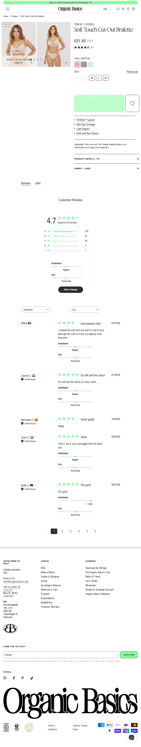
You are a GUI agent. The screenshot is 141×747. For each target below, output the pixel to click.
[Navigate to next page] (95, 531)
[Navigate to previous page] (45, 531)
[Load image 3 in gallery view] (38, 59)
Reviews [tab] (25, 183)
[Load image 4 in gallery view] (41, 59)
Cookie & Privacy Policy (80, 727)
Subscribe (129, 655)
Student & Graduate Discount (100, 589)
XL (106, 78)
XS (77, 78)
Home (5, 16)
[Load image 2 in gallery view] (34, 59)
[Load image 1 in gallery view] (31, 59)
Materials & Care (49, 589)
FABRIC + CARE (82, 168)
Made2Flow (46, 602)
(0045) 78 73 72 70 (11, 588)
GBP (105, 9)
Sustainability (47, 598)
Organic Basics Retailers (98, 594)
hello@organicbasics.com (16, 581)
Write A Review (71, 289)
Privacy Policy (114, 661)
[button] (7, 9)
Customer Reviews (50, 606)
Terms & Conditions (52, 727)
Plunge (14, 16)
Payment (45, 594)
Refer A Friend (93, 576)
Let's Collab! (92, 580)
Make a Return (48, 572)
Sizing (44, 580)
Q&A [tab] (38, 183)
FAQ (43, 568)
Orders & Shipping (50, 576)
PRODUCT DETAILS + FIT (87, 159)
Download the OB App (96, 568)
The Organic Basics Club (98, 572)
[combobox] (36, 310)
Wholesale (91, 585)
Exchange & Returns (51, 585)
